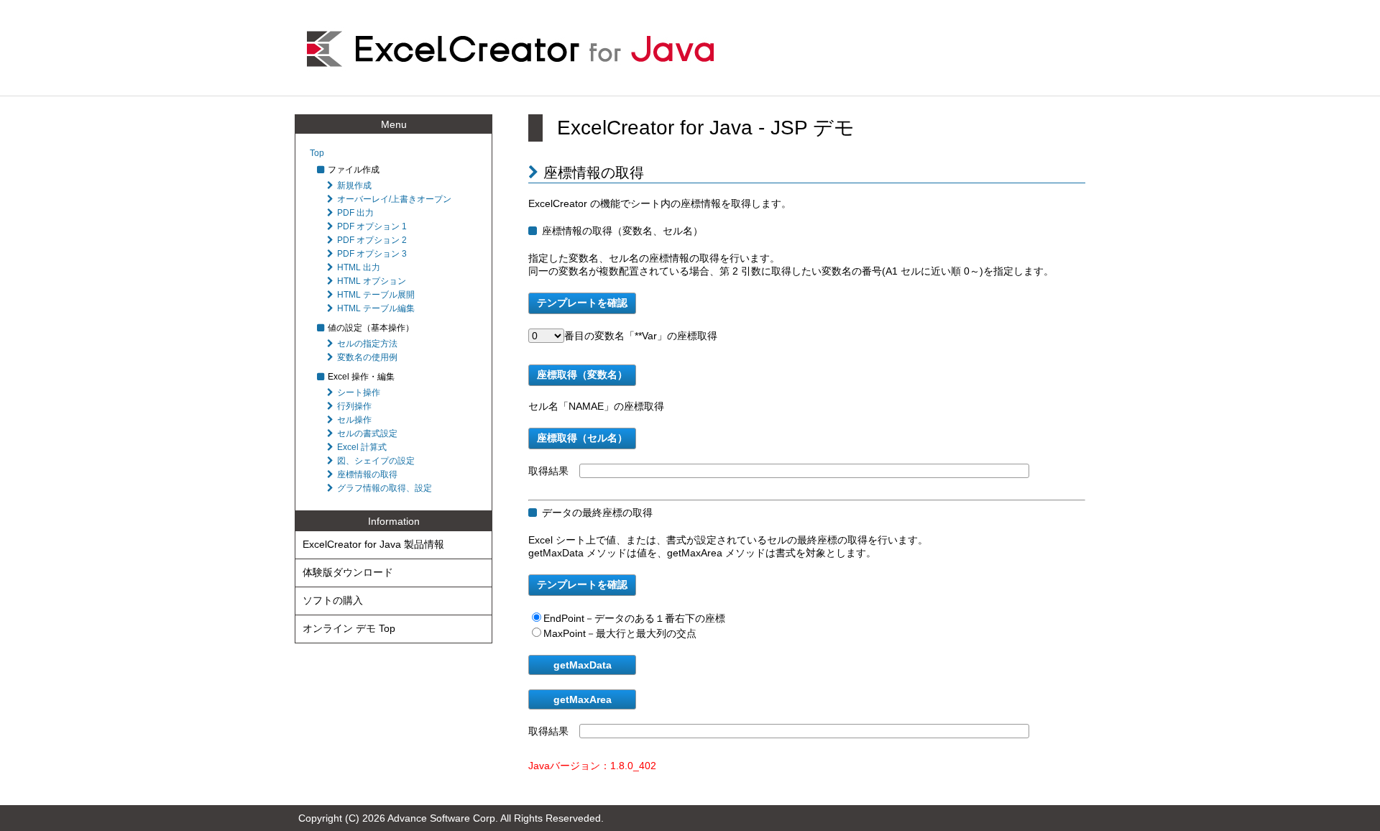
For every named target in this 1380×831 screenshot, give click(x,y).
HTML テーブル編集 (376, 308)
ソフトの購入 (333, 600)
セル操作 (354, 420)
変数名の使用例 (367, 357)
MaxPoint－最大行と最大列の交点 (619, 633)
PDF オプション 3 (372, 254)
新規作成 (354, 185)
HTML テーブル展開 (376, 295)
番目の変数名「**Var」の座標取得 (640, 335)
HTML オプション (371, 281)
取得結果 (548, 471)
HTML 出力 (358, 267)
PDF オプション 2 (372, 240)
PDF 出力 (355, 213)
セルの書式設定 (367, 433)
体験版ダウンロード (348, 572)
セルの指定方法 (367, 344)
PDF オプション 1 (372, 226)
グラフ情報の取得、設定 (384, 488)
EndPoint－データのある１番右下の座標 (634, 618)
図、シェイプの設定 (376, 461)
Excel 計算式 (362, 447)
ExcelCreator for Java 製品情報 (373, 544)
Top (317, 153)
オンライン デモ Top (349, 628)
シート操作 (358, 392)
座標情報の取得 (367, 474)
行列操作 (354, 406)
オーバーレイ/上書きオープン (394, 199)
